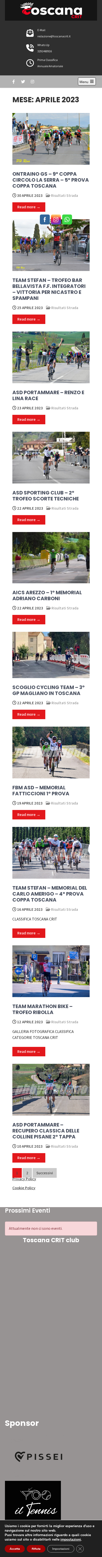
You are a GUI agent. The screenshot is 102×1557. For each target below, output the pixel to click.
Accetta (15, 1549)
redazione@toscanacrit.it (54, 36)
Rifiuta (36, 1549)
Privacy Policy (24, 1178)
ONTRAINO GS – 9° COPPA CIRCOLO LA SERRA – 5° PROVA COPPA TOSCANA (50, 179)
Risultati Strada (64, 195)
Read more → (28, 207)
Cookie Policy (23, 1187)
